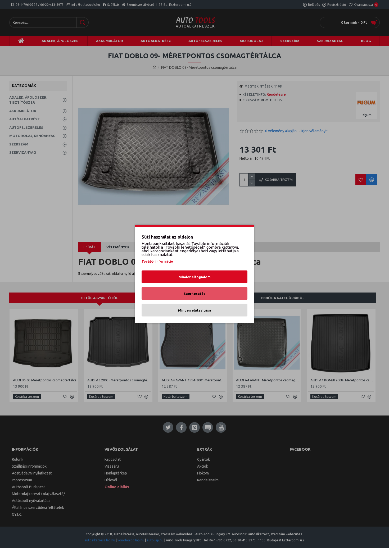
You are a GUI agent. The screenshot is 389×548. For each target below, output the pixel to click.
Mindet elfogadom (195, 277)
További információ (157, 261)
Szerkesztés (194, 293)
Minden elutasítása (194, 310)
